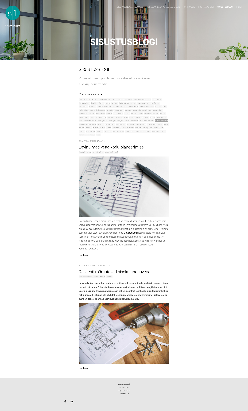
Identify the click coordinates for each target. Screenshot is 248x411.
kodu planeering (139, 103)
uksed (109, 128)
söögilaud (130, 124)
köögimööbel (117, 107)
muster (127, 114)
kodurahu (92, 107)
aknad (94, 99)
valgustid (99, 131)
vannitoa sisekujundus (142, 131)
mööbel (109, 114)
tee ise (81, 128)
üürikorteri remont (127, 128)
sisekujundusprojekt (116, 121)
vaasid (156, 128)
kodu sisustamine (153, 103)
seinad (138, 117)
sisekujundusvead (161, 121)
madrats (128, 110)
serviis (152, 117)
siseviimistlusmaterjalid (87, 124)
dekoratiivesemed (104, 99)
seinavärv (145, 117)
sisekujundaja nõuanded (87, 121)
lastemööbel (83, 110)
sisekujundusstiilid (131, 121)
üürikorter (116, 128)
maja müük (83, 114)
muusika (134, 114)
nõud (141, 114)
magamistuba (157, 110)
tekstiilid (88, 128)
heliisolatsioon (84, 103)
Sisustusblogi (225, 7)
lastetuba (110, 110)
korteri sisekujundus (147, 107)
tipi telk (102, 128)
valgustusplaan (118, 131)
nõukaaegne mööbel (151, 114)
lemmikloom (119, 110)
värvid (163, 131)
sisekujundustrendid (147, 121)
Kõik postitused (84, 99)
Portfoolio (189, 7)
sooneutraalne (141, 124)
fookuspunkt (157, 99)
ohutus (162, 114)
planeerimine (83, 117)
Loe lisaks (84, 255)
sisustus (100, 124)
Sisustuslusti (130, 232)
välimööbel (129, 131)
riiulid (126, 117)
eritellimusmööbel (140, 99)
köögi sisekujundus (104, 107)
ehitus (114, 99)
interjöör (94, 103)
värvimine (82, 135)
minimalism (100, 114)
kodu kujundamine (125, 103)
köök (125, 107)
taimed (160, 124)
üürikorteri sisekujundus (143, 128)
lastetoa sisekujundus (97, 110)
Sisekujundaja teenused (130, 7)
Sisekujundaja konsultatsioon (163, 7)
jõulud (101, 103)
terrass (95, 128)
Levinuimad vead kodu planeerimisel (112, 147)
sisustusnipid (109, 124)
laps (164, 107)
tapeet (166, 124)
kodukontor (83, 107)
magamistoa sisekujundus (142, 110)
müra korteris (118, 114)
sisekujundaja (161, 117)
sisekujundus (102, 121)
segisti (131, 117)
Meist (239, 7)
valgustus (108, 131)
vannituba (155, 131)
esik (149, 99)
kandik (107, 103)
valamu (81, 131)
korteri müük (133, 107)
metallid (92, 114)
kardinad (114, 103)
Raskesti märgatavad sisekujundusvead (114, 271)
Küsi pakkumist (206, 7)
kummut (158, 107)
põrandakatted (101, 117)
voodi (98, 135)
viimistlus (91, 135)
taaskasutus (152, 124)
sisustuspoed (121, 124)
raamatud (110, 117)
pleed (92, 117)
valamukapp (90, 131)
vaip (161, 128)
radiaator (119, 117)
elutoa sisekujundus (125, 99)
